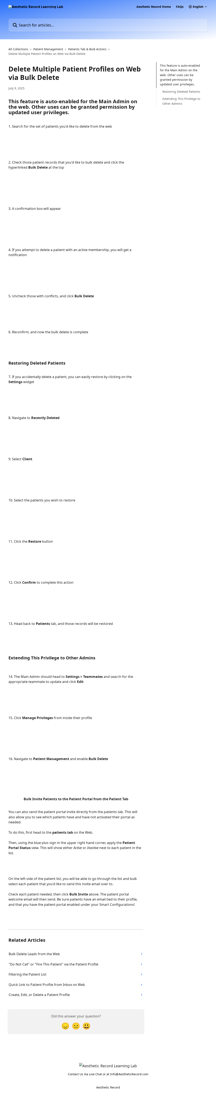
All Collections (18, 49)
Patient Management (48, 49)
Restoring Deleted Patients (181, 92)
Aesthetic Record (108, 1087)
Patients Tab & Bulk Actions (87, 49)
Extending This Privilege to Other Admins (181, 101)
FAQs (180, 6)
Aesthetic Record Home (153, 6)
